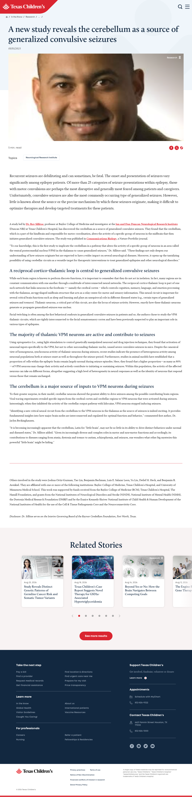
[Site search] (180, 6)
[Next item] (118, 616)
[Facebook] (132, 746)
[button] (181, 147)
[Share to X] (177, 148)
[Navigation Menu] (187, 6)
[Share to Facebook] (171, 148)
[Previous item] (73, 616)
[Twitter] (145, 746)
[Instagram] (138, 746)
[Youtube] (152, 746)
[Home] (7, 17)
